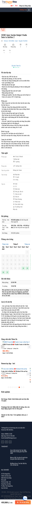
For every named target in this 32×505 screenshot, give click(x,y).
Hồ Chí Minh (12, 41)
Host (16, 6)
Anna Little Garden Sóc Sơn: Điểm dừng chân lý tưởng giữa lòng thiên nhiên (18, 451)
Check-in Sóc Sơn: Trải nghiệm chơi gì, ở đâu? (14, 416)
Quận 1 (17, 41)
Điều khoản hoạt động (6, 478)
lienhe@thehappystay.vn (10, 438)
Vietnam (6, 41)
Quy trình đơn (4, 488)
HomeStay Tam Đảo (6, 484)
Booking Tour (23, 9)
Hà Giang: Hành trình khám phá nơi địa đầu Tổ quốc (15, 400)
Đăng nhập (28, 6)
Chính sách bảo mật (6, 476)
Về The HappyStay (5, 474)
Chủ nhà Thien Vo (16, 66)
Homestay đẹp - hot (6, 482)
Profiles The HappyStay (7, 486)
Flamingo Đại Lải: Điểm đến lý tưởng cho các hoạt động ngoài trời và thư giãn (15, 408)
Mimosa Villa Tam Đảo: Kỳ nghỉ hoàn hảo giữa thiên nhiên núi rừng (18, 458)
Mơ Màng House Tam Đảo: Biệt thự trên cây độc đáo (18, 464)
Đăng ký (21, 6)
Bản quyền (3, 480)
